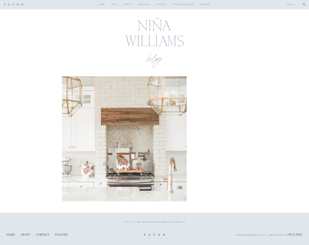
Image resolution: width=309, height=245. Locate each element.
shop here (205, 4)
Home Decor (144, 4)
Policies (61, 235)
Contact (127, 4)
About (114, 4)
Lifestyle (161, 4)
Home (101, 4)
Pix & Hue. (295, 235)
